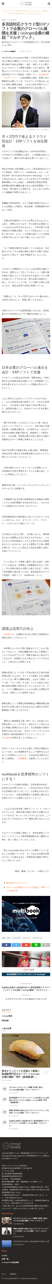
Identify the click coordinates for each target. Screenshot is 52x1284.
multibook (9, 634)
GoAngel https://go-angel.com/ (13, 1156)
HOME (4, 1256)
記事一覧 (5, 1259)
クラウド (26, 938)
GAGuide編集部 (10, 51)
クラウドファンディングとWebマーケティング (31, 1241)
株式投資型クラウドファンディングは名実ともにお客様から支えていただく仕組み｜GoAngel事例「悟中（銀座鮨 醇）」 (29, 1100)
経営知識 (5, 1020)
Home (4, 20)
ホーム (4, 1274)
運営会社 (13, 1274)
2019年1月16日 (25, 51)
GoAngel (6, 737)
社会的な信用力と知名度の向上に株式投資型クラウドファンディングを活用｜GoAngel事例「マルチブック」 (29, 1123)
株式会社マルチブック (16, 883)
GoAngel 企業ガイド (13, 1278)
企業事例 (22, 758)
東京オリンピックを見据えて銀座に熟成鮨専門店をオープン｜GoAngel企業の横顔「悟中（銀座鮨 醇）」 (21, 1073)
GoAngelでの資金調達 (10, 1262)
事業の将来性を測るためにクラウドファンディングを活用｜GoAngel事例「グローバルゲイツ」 (31, 1231)
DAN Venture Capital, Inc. (30, 1278)
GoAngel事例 (12, 20)
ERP (8, 938)
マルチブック (37, 938)
